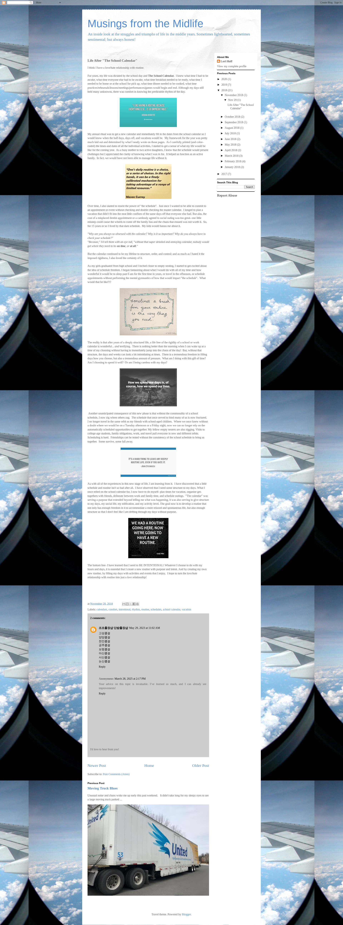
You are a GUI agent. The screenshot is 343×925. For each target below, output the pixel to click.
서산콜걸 (104, 657)
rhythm (136, 609)
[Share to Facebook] (134, 604)
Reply (102, 666)
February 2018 (233, 161)
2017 (224, 173)
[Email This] (124, 604)
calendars (101, 609)
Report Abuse (227, 195)
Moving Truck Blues (103, 788)
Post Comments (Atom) (116, 774)
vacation (186, 609)
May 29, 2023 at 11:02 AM (144, 627)
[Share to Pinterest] (137, 604)
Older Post (200, 765)
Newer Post (97, 765)
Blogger (186, 914)
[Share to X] (130, 604)
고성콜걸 (104, 633)
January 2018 (233, 166)
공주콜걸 (104, 645)
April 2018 (231, 150)
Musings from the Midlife (145, 24)
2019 (224, 84)
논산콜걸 (104, 661)
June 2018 (231, 139)
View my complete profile (231, 66)
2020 (224, 79)
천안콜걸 (104, 641)
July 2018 (231, 133)
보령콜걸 (104, 649)
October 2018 (233, 116)
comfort (112, 609)
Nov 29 (232, 99)
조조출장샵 (106, 627)
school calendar (171, 609)
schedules (156, 609)
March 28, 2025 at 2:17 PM (130, 678)
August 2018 (232, 127)
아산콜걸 (104, 653)
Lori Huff (226, 61)
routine (145, 609)
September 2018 (234, 122)
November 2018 (234, 95)
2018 (224, 90)
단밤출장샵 (121, 627)
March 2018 (232, 155)
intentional (124, 609)
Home (149, 765)
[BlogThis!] (127, 604)
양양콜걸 (104, 637)
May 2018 (231, 144)
